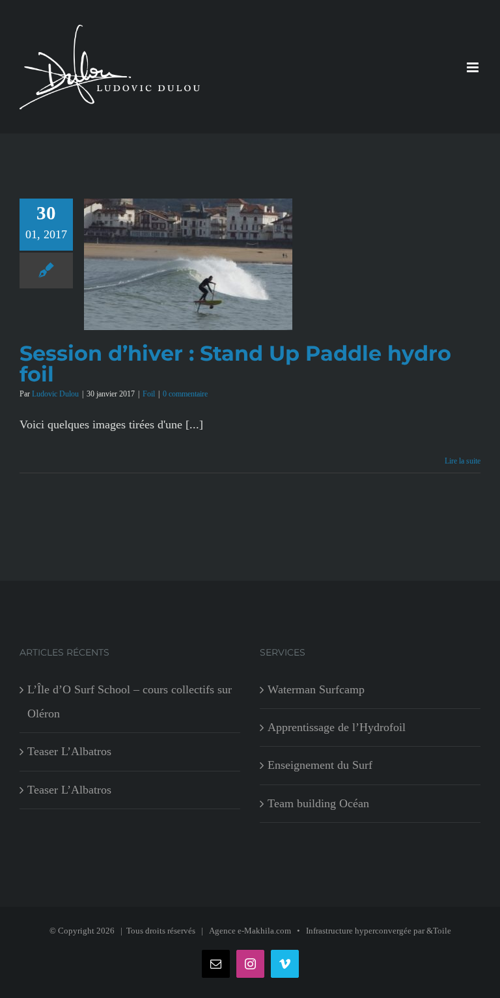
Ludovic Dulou (55, 393)
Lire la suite (462, 460)
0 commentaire (185, 393)
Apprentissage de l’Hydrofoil (337, 727)
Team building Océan (318, 803)
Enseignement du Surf (320, 764)
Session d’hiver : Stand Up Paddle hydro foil (235, 363)
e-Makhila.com (264, 931)
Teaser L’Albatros (69, 751)
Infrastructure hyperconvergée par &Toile (378, 931)
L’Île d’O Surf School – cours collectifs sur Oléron (129, 701)
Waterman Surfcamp (316, 689)
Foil (149, 393)
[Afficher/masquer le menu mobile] (473, 67)
